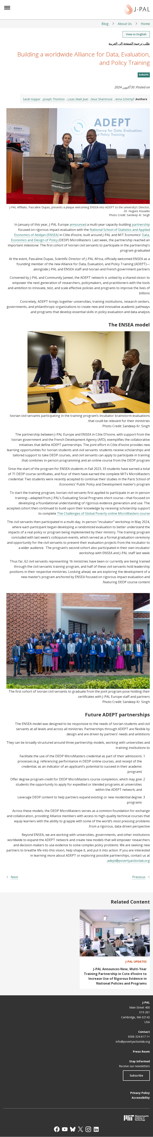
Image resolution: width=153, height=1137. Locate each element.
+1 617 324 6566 (139, 1036)
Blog (105, 24)
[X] (80, 1129)
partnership (141, 224)
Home (145, 24)
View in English (136, 34)
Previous (138, 877)
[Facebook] (57, 1129)
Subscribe (136, 1075)
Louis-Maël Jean (78, 99)
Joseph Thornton (54, 99)
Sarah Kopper (31, 99)
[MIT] (76, 1118)
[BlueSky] (73, 1129)
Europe (144, 74)
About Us (125, 24)
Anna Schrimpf (124, 99)
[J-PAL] (137, 10)
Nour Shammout (102, 99)
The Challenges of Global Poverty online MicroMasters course (103, 513)
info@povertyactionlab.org (133, 1041)
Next (14, 877)
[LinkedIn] (96, 1129)
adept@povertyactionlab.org (128, 860)
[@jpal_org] (88, 1129)
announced (78, 224)
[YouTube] (65, 1129)
